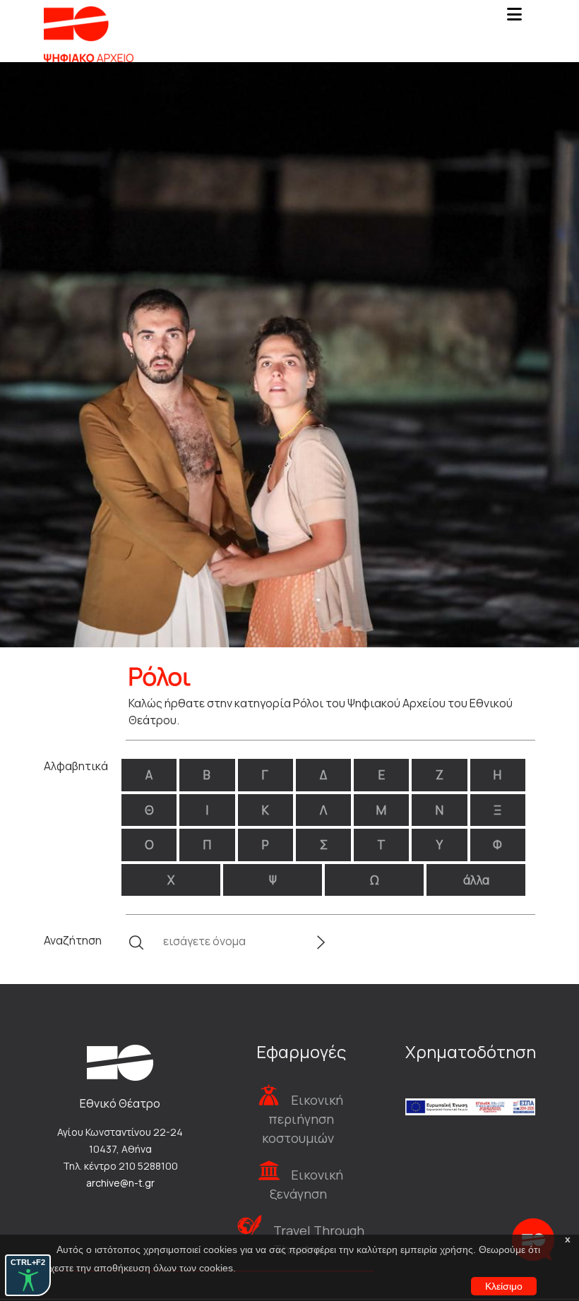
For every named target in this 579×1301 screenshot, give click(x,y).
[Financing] (470, 1088)
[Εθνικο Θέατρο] (120, 1061)
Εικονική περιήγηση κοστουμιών (302, 1118)
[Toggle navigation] (514, 18)
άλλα (476, 880)
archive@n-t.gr (120, 1182)
